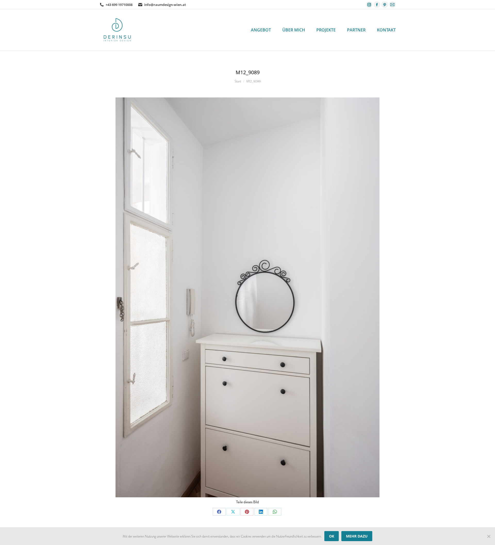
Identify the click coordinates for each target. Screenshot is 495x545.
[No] (488, 536)
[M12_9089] (248, 297)
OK (331, 536)
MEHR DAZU (357, 536)
